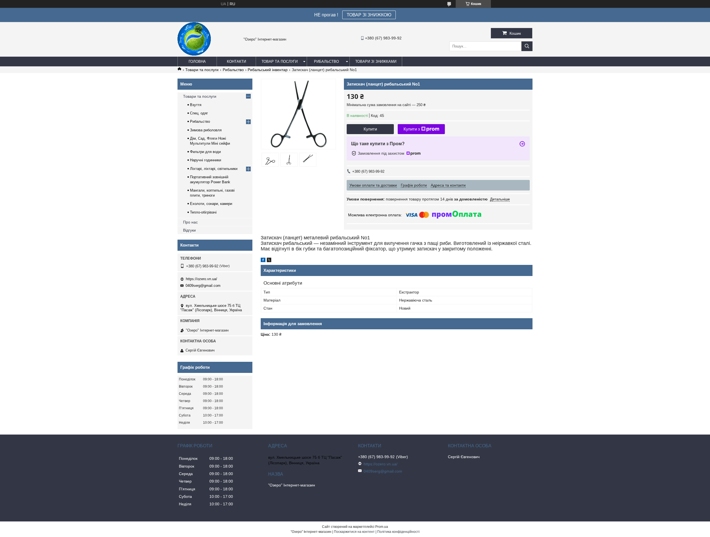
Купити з (412, 129)
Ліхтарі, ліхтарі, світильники (213, 169)
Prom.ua (381, 527)
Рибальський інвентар (268, 69)
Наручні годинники (205, 160)
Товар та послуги (280, 61)
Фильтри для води (205, 152)
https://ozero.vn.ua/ (201, 279)
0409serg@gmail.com (203, 285)
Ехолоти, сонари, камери (211, 204)
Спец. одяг (199, 113)
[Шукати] (526, 46)
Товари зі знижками (375, 61)
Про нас (190, 222)
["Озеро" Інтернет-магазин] (194, 54)
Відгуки (189, 230)
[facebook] (263, 261)
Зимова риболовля (206, 130)
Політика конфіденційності (398, 532)
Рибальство (326, 61)
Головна (197, 61)
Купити (370, 129)
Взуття (195, 105)
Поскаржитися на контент (354, 532)
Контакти (236, 61)
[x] (269, 261)
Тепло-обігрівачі (203, 212)
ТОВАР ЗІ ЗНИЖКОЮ (369, 14)
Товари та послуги (202, 69)
